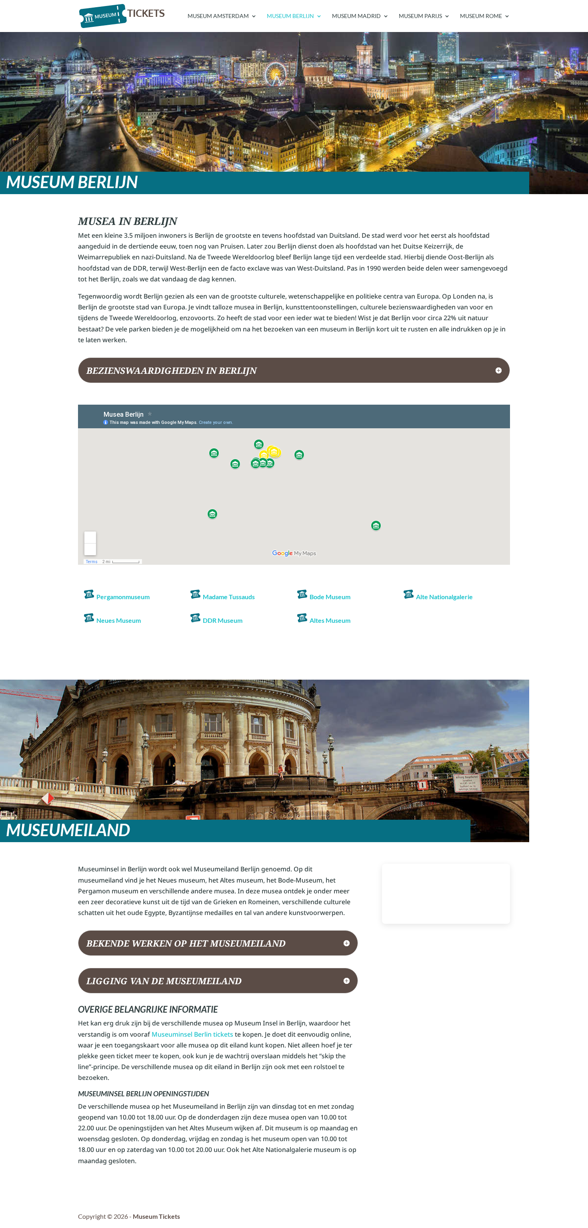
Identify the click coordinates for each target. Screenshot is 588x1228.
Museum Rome (481, 16)
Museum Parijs (420, 16)
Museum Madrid (356, 16)
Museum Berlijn (290, 16)
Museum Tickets (156, 1216)
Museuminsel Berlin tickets (192, 1034)
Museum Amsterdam (218, 16)
